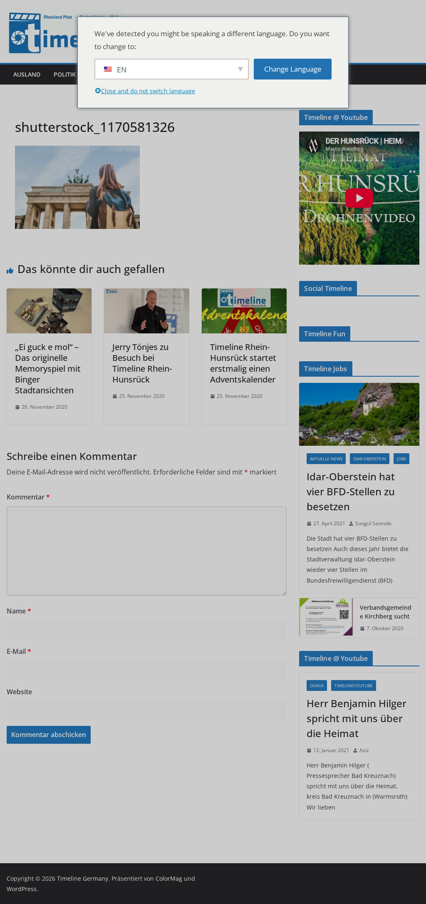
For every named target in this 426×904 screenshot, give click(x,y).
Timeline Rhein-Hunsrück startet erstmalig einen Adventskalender (243, 363)
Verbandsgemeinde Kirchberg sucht (385, 611)
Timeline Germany (82, 878)
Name (19, 611)
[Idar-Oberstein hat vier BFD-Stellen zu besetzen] (359, 414)
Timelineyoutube (353, 685)
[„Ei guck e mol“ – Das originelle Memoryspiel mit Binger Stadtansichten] (49, 294)
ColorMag (169, 878)
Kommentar (28, 497)
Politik (65, 74)
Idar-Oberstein (369, 459)
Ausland (26, 74)
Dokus (317, 685)
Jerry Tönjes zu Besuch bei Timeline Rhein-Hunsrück (142, 363)
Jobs (401, 459)
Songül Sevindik (373, 523)
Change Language (293, 69)
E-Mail (19, 651)
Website (19, 691)
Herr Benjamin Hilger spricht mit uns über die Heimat (356, 718)
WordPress (22, 889)
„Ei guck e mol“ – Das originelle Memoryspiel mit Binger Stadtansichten (48, 368)
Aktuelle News (326, 459)
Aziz (364, 750)
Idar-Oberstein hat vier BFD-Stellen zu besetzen (351, 491)
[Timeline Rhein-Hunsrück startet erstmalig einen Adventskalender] (244, 294)
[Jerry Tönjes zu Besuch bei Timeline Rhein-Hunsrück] (146, 294)
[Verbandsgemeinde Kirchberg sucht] (326, 618)
